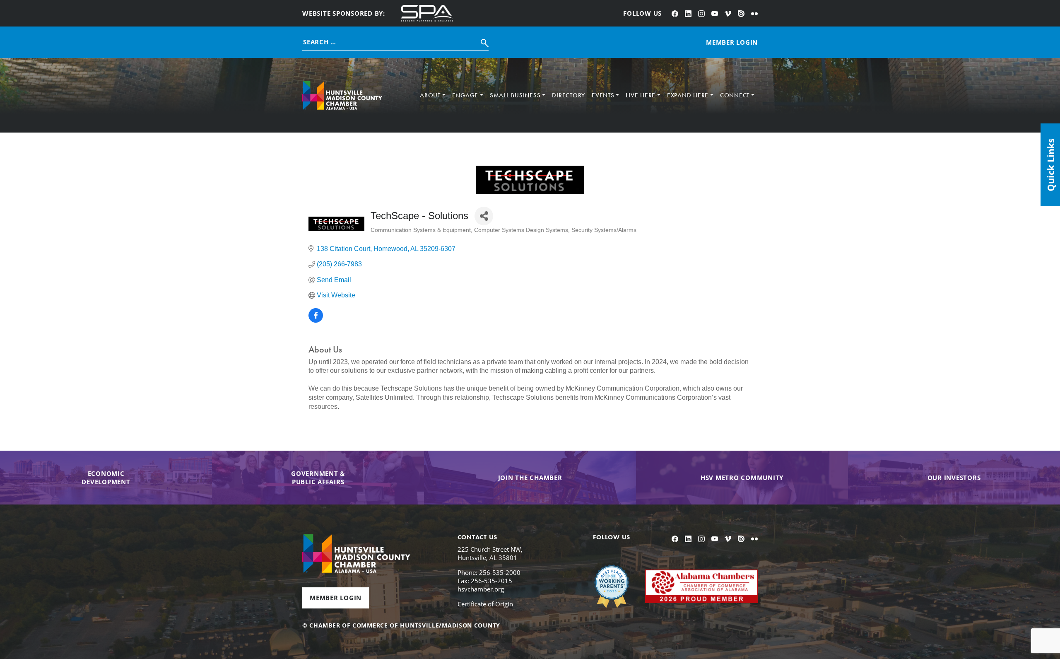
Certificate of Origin (485, 604)
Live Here (640, 95)
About (430, 95)
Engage (465, 95)
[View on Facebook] (315, 320)
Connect (734, 95)
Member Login (335, 598)
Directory (568, 95)
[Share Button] (484, 216)
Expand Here (687, 95)
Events (603, 95)
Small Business (515, 95)
